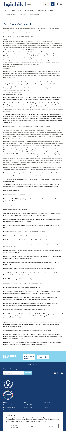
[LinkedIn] (62, 373)
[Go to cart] (61, 4)
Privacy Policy (43, 421)
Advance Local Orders (9, 407)
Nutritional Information (30, 405)
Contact (47, 409)
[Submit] (52, 4)
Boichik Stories (28, 407)
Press (46, 407)
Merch (26, 409)
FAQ (25, 402)
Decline (50, 426)
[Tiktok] (59, 373)
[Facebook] (55, 373)
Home (5, 402)
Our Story (47, 402)
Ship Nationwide (7, 405)
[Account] (57, 4)
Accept (32, 426)
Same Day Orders (8, 409)
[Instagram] (57, 373)
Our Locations (48, 405)
